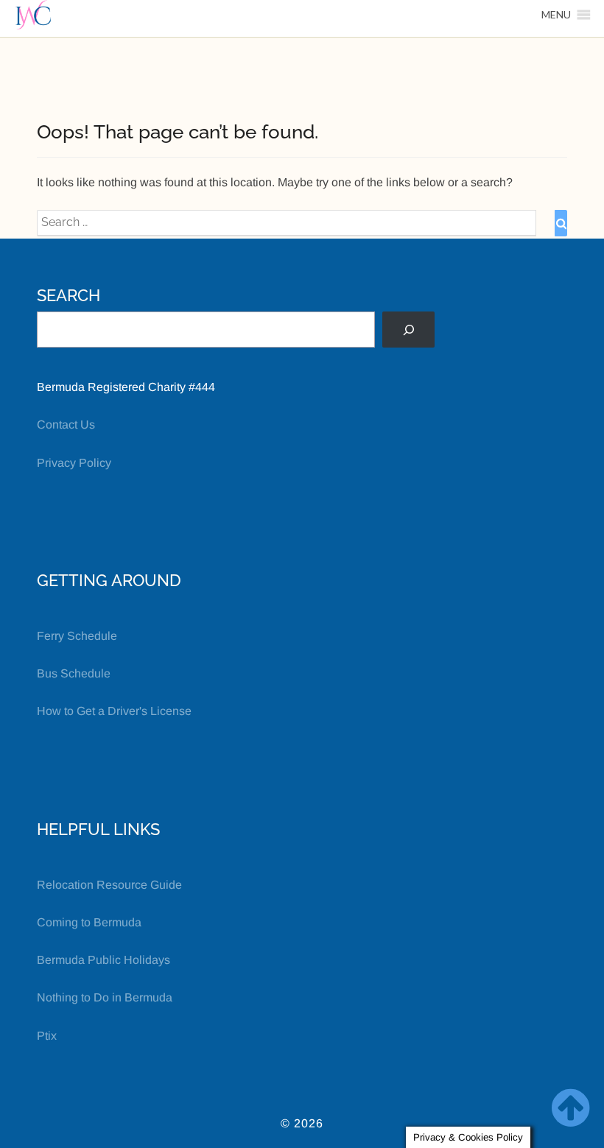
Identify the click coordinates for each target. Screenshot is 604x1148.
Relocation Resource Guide (109, 884)
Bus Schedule (73, 673)
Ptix (47, 1035)
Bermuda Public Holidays (103, 960)
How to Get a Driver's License (114, 711)
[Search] (408, 329)
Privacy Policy (74, 463)
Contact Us (66, 424)
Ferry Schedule (77, 636)
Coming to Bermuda (89, 922)
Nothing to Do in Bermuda (104, 997)
